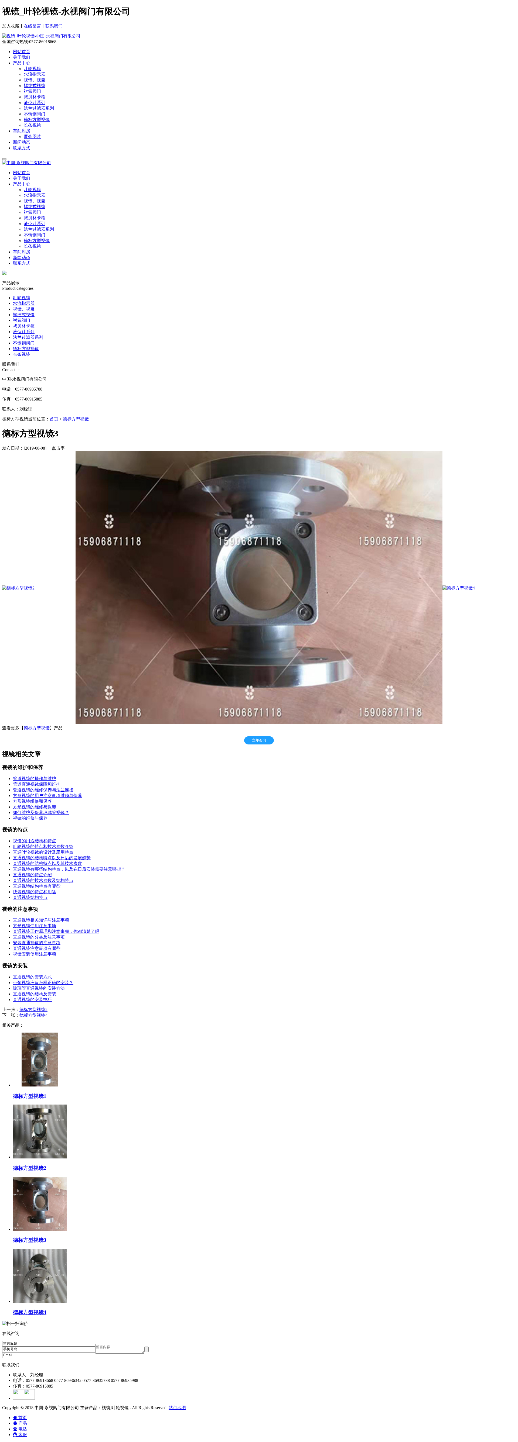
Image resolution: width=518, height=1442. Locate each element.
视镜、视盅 (34, 201)
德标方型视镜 (37, 240)
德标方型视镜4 (33, 1015)
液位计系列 (34, 223)
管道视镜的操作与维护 (34, 778)
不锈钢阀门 (34, 235)
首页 (54, 419)
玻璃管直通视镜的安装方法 (39, 988)
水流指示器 (34, 195)
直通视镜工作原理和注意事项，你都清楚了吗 (56, 931)
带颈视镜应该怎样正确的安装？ (43, 982)
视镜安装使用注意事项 (34, 954)
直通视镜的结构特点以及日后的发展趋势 (52, 857)
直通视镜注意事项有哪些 (36, 948)
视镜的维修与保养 (30, 818)
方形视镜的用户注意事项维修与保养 (47, 795)
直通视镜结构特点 (30, 897)
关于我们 (21, 57)
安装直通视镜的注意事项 (36, 942)
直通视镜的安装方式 (32, 977)
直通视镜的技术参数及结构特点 (43, 880)
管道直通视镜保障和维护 (36, 784)
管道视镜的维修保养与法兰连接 (43, 790)
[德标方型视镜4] (458, 588)
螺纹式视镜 (34, 206)
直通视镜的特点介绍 (32, 874)
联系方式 (21, 148)
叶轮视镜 (32, 189)
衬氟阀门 (32, 212)
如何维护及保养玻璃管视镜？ (41, 812)
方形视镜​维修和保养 (32, 801)
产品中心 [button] (21, 184)
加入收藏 (10, 26)
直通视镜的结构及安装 (34, 994)
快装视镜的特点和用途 (34, 891)
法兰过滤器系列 (39, 229)
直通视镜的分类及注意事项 (39, 937)
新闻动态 (21, 142)
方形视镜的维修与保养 (34, 807)
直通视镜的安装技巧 (32, 999)
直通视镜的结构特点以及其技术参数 (47, 863)
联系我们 (54, 26)
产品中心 (21, 63)
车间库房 (21, 131)
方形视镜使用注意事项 (34, 925)
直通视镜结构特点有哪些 (36, 886)
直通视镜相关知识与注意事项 (41, 920)
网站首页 (21, 51)
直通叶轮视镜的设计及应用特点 (43, 852)
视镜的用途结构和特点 (34, 841)
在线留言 (32, 26)
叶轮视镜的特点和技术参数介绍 (43, 846)
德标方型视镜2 (33, 1009)
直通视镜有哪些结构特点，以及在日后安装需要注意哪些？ (69, 869)
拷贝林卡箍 (34, 218)
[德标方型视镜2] (18, 588)
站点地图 (177, 1407)
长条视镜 (32, 246)
